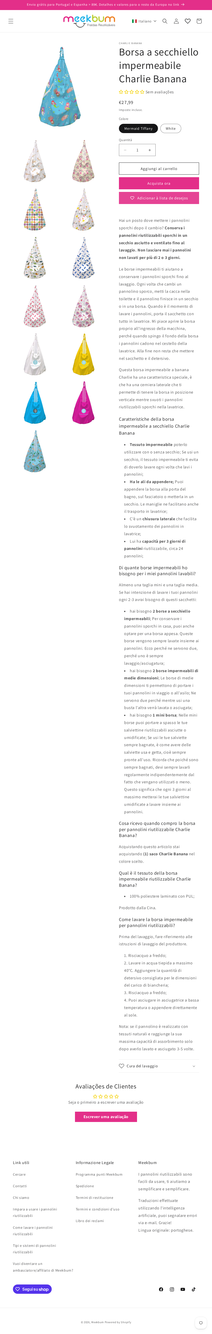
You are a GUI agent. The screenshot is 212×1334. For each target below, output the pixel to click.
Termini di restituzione (94, 1197)
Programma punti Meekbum (99, 1174)
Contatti (20, 1186)
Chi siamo (21, 1197)
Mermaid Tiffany (138, 128)
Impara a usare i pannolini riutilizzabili (35, 1212)
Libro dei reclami (90, 1220)
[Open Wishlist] (187, 21)
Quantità (125, 140)
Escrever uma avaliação (106, 1116)
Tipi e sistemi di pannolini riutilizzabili (34, 1248)
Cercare (19, 1174)
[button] (11, 21)
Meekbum (97, 1322)
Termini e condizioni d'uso (98, 1209)
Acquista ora (159, 183)
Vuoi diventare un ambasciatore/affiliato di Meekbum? (43, 1266)
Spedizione (85, 1186)
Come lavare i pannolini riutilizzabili (33, 1230)
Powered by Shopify (118, 1322)
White (171, 128)
